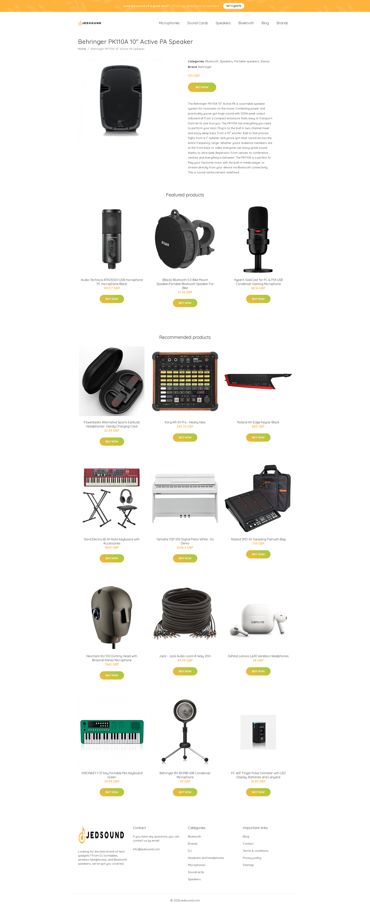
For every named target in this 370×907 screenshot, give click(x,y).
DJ (190, 851)
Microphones (169, 23)
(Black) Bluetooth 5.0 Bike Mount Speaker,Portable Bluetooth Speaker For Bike (185, 284)
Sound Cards (197, 23)
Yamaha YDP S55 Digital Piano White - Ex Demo (185, 541)
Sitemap (248, 865)
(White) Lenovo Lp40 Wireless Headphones (258, 656)
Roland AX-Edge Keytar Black (258, 422)
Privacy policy (252, 858)
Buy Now (202, 87)
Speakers (223, 23)
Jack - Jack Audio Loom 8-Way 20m (185, 656)
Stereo (265, 61)
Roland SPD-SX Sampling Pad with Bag (258, 539)
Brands (282, 23)
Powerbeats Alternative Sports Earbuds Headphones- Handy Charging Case (112, 424)
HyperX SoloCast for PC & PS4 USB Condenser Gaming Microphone (258, 282)
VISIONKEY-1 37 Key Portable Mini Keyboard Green (111, 775)
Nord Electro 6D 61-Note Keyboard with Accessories (112, 541)
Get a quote (233, 5)
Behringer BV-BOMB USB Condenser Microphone (185, 775)
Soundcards (196, 872)
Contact (248, 843)
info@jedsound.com (146, 849)
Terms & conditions (255, 851)
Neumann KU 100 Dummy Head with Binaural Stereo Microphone (111, 658)
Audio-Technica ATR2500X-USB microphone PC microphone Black (112, 282)
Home (82, 49)
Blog (265, 23)
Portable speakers (246, 61)
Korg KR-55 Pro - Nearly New (185, 422)
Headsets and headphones (206, 858)
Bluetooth (246, 23)
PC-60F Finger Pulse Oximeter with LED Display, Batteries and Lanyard (258, 775)
